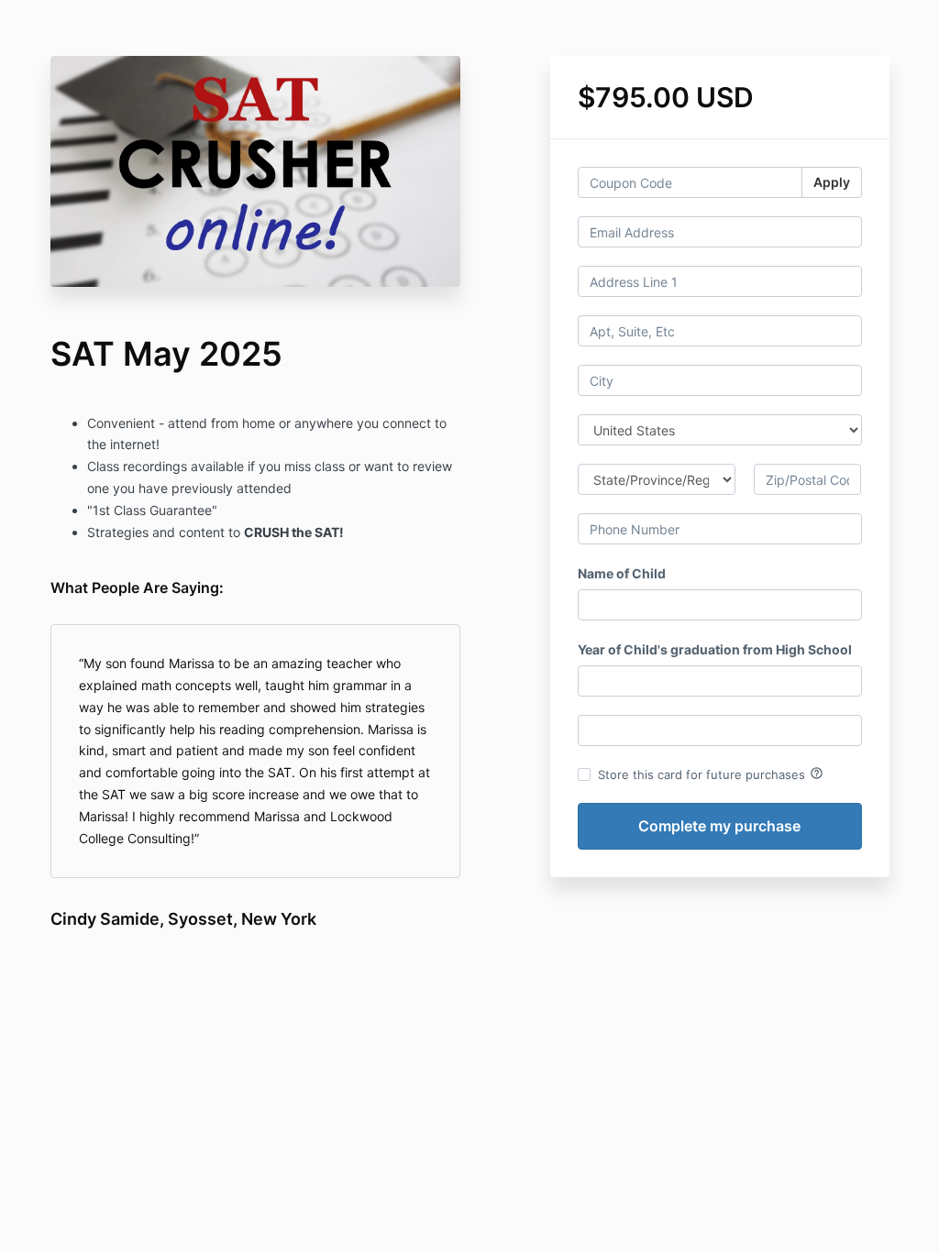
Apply (831, 182)
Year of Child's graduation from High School (715, 649)
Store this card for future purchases (710, 773)
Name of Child (622, 573)
